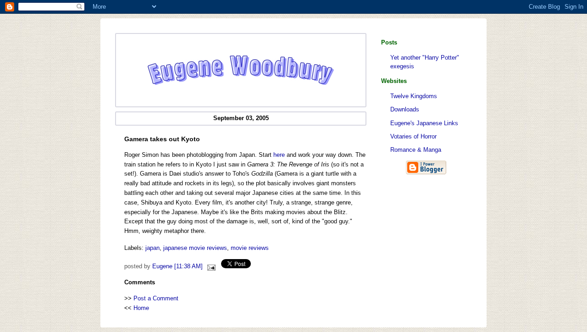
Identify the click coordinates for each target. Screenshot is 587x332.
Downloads (404, 109)
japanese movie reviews (195, 247)
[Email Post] (210, 266)
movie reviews (250, 247)
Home (141, 307)
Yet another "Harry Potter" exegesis (424, 62)
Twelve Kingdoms (413, 96)
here (279, 154)
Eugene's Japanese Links (424, 123)
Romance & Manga (415, 149)
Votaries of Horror (413, 136)
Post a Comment (155, 298)
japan (152, 247)
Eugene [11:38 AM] (177, 266)
